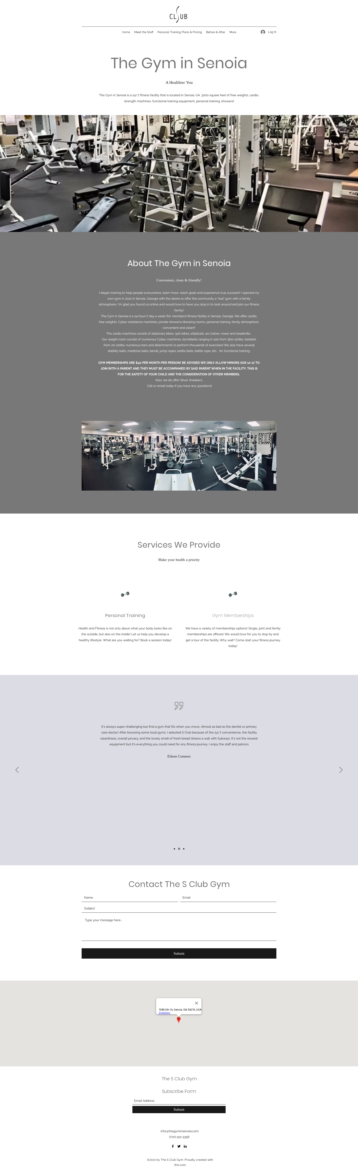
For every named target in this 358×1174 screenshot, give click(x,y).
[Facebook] (173, 1146)
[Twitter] (179, 1146)
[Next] (340, 770)
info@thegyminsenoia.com (180, 1131)
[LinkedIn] (185, 1146)
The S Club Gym (179, 1079)
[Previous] (17, 770)
